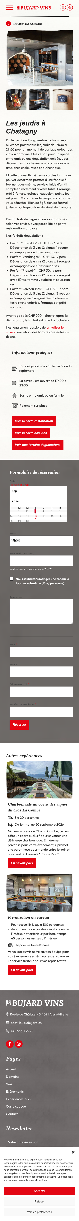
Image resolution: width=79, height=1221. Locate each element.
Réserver (19, 724)
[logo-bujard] (34, 8)
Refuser (39, 1201)
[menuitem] (9, 7)
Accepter (39, 1191)
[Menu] (9, 8)
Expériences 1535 (18, 1099)
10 (36, 513)
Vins (9, 1084)
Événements (15, 1091)
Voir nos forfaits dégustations (37, 445)
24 (36, 518)
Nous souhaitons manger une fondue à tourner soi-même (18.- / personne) (42, 581)
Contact (12, 1114)
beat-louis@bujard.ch (26, 1023)
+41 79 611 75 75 (22, 1031)
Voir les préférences (39, 1212)
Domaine (12, 1076)
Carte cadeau (16, 1106)
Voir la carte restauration (34, 421)
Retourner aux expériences (27, 23)
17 (36, 516)
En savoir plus (22, 863)
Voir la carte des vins (31, 433)
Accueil (11, 1069)
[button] (73, 1152)
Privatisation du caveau (28, 917)
